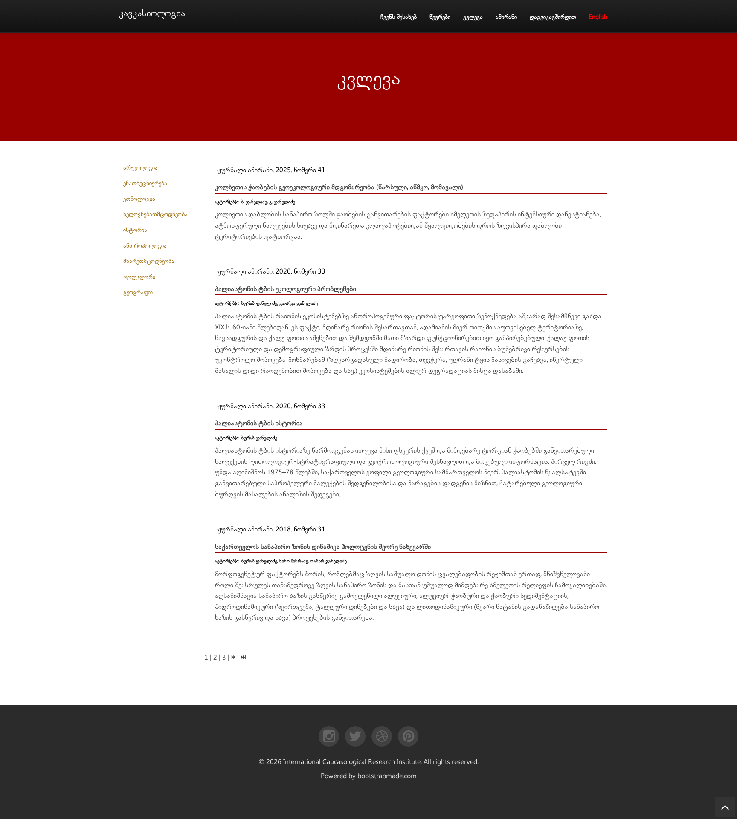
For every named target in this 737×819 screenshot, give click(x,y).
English (598, 17)
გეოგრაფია (138, 292)
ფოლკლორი (139, 277)
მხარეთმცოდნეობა (148, 261)
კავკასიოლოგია (152, 13)
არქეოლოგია (140, 167)
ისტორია (135, 230)
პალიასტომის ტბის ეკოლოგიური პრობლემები (285, 289)
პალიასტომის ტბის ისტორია (259, 423)
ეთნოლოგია (139, 199)
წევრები (439, 17)
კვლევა (473, 17)
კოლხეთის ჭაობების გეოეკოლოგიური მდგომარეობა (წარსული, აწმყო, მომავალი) (339, 187)
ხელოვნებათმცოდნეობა (155, 214)
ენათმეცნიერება (145, 183)
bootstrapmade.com (387, 776)
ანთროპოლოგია (145, 245)
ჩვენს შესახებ (398, 17)
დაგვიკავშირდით (553, 17)
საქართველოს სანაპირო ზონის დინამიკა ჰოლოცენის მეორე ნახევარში (323, 547)
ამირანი (506, 17)
